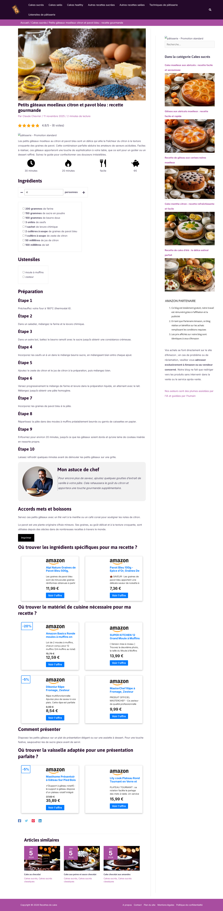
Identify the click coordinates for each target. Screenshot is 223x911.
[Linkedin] (40, 820)
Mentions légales (165, 905)
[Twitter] (26, 820)
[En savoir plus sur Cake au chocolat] (42, 858)
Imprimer (26, 537)
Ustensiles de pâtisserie (41, 14)
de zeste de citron (46, 235)
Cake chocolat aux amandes (117, 874)
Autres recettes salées (132, 4)
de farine (39, 208)
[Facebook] (19, 820)
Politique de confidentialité (189, 905)
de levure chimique (41, 226)
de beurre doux (42, 217)
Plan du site (149, 905)
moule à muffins (34, 272)
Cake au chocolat (32, 874)
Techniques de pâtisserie (163, 4)
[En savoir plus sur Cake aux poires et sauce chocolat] (82, 858)
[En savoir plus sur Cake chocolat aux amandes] (122, 858)
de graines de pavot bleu (51, 231)
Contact (138, 905)
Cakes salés (55, 4)
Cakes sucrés (36, 4)
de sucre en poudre (45, 213)
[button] (210, 10)
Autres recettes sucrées (101, 4)
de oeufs (35, 222)
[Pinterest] (33, 820)
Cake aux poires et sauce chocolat (80, 874)
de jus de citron (42, 240)
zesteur (29, 276)
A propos (127, 905)
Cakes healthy (75, 4)
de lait (37, 244)
